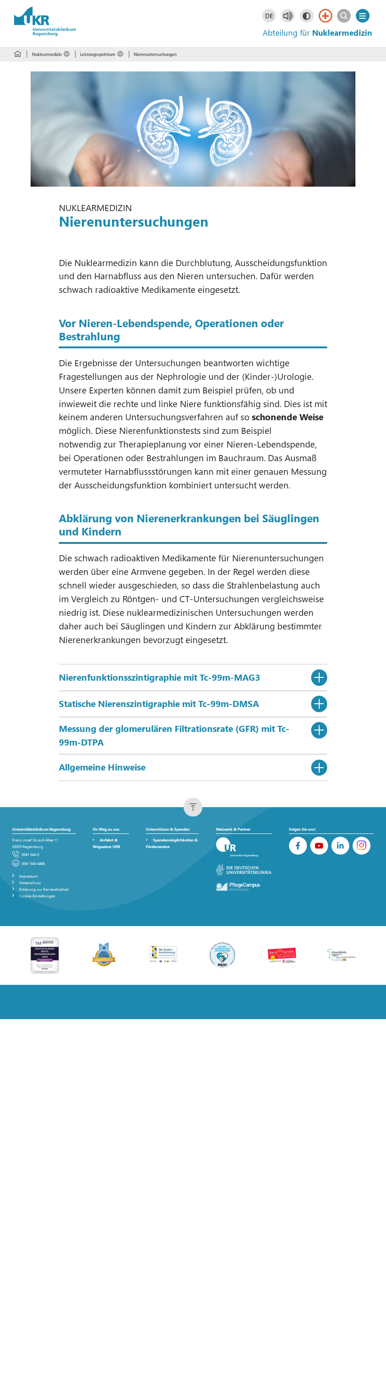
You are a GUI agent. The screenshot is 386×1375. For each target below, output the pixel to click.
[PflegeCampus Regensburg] (244, 886)
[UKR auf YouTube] (319, 846)
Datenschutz (30, 882)
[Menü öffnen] (363, 16)
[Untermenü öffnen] (68, 54)
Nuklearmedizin (46, 54)
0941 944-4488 (33, 863)
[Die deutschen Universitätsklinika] (244, 870)
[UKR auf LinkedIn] (340, 846)
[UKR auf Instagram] (361, 846)
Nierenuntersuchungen (155, 54)
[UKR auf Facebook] (298, 846)
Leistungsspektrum (97, 54)
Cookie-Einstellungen (37, 895)
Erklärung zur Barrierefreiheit (44, 889)
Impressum (28, 876)
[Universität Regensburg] (244, 847)
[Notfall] (325, 16)
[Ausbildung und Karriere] (163, 954)
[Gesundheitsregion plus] (341, 954)
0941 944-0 (30, 854)
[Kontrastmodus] (307, 16)
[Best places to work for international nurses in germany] (104, 954)
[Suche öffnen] (344, 16)
